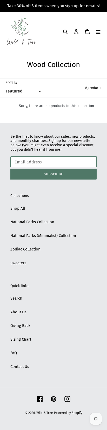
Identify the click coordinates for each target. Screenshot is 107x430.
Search (16, 298)
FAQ (13, 352)
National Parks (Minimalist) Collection (43, 235)
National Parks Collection (32, 222)
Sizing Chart (20, 339)
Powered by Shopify (68, 413)
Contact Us (19, 366)
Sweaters (18, 263)
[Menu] (98, 31)
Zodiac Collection (25, 249)
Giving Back (20, 325)
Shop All (17, 208)
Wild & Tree (44, 413)
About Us (18, 312)
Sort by (11, 83)
